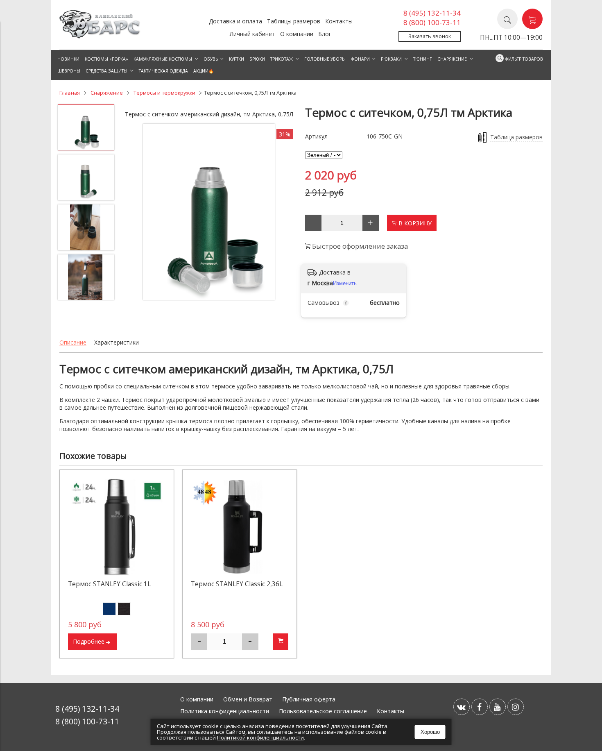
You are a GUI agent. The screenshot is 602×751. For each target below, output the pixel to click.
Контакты (339, 21)
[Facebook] (479, 707)
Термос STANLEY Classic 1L (109, 584)
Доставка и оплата (235, 21)
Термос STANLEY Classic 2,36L (237, 584)
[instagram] (515, 707)
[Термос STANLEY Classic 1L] (116, 527)
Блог (324, 34)
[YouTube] (497, 707)
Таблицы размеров (293, 21)
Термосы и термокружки (164, 92)
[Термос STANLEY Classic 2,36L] (239, 527)
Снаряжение (107, 92)
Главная (69, 92)
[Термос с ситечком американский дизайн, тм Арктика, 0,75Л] (209, 212)
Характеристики (116, 342)
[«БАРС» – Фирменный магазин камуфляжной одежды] (100, 36)
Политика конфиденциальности (224, 711)
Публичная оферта (308, 699)
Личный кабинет (252, 34)
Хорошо (430, 732)
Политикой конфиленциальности (260, 737)
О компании (296, 34)
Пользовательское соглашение (323, 711)
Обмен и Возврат (247, 699)
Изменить (345, 283)
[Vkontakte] (461, 707)
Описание (72, 342)
